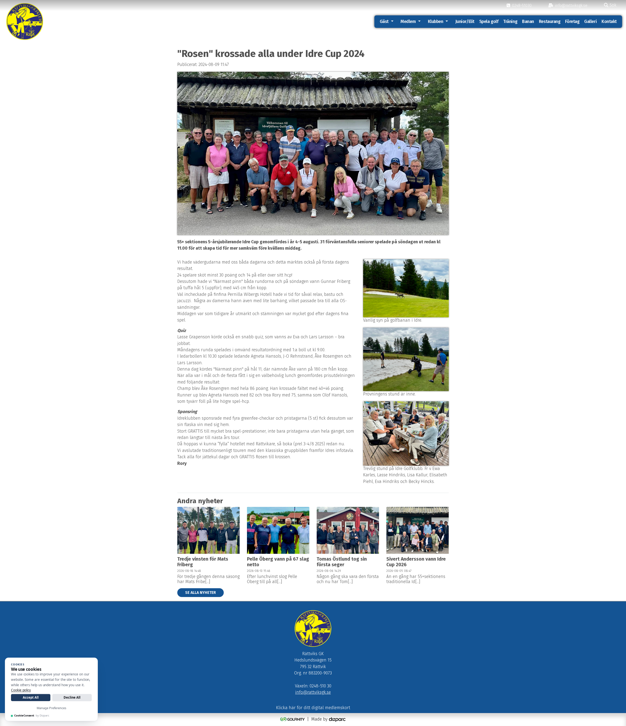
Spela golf (489, 21)
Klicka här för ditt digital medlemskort (313, 707)
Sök (612, 5)
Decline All (72, 697)
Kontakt (609, 21)
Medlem (408, 21)
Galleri (590, 21)
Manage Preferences (51, 708)
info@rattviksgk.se (313, 692)
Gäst (384, 21)
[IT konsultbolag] (337, 719)
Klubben (435, 21)
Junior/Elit (464, 21)
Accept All (30, 697)
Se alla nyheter (200, 592)
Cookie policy (21, 690)
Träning (510, 21)
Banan (528, 21)
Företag (572, 21)
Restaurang (549, 21)
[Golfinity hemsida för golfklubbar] (293, 719)
